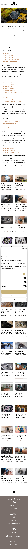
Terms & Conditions (14, 543)
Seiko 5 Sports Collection (8, 148)
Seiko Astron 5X (6, 53)
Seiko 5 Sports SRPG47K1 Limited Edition (12, 152)
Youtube (14, 532)
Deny (14, 299)
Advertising (14, 504)
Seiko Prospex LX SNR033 (9, 90)
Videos (14, 507)
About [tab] (23, 252)
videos (26, 4)
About (14, 501)
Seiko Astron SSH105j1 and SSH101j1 (11, 59)
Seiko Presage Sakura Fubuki (9, 123)
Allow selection (14, 295)
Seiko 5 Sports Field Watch (9, 150)
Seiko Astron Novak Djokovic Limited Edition (13, 63)
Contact (14, 510)
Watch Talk (14, 520)
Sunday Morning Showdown (14, 523)
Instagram (14, 531)
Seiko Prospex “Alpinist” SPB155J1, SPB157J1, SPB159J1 (13, 93)
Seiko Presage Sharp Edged (9, 129)
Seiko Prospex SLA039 (8, 86)
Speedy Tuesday (14, 514)
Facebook (14, 529)
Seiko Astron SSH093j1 (8, 57)
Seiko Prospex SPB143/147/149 (9, 88)
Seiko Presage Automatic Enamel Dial (11, 127)
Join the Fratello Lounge (14, 499)
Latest (14, 524)
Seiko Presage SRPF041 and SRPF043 (11, 121)
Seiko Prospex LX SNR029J (9, 84)
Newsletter (14, 508)
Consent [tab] (5, 252)
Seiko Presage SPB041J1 (8, 125)
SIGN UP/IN (3, 1)
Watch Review (14, 522)
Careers (14, 502)
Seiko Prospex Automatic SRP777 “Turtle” (12, 101)
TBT (14, 517)
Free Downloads (14, 505)
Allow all (14, 291)
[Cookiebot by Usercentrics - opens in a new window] (21, 248)
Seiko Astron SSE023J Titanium (10, 61)
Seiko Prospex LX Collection (9, 82)
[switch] (25, 278)
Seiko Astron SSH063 (8, 55)
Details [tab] (14, 252)
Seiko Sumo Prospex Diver (9, 99)
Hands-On (14, 516)
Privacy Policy (14, 544)
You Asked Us (14, 519)
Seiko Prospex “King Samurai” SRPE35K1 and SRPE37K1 (13, 96)
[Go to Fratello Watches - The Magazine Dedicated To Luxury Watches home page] (14, 1)
